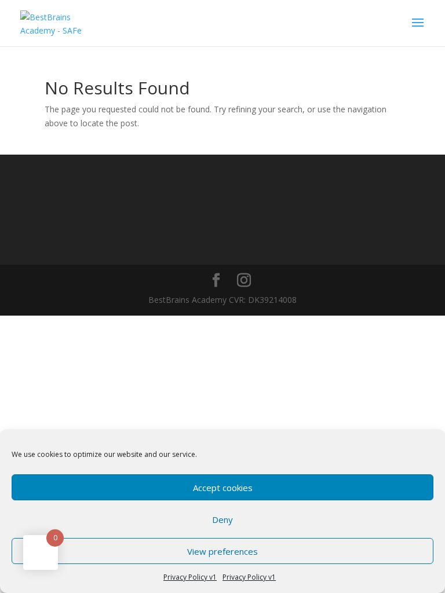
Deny (222, 519)
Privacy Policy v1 (190, 577)
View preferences (222, 551)
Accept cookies (223, 487)
